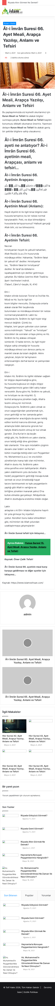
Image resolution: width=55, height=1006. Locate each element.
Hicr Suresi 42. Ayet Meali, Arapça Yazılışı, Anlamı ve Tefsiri (13, 739)
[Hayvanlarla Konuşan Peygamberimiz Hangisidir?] (10, 858)
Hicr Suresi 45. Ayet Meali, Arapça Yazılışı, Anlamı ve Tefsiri (40, 769)
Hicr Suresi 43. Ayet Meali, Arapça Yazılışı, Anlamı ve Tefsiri (40, 739)
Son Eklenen (10, 895)
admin (27, 614)
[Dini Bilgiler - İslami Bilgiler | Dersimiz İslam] (14, 10)
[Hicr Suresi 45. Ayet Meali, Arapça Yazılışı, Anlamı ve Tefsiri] (41, 756)
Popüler (29, 895)
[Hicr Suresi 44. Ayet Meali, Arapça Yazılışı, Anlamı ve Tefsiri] (14, 756)
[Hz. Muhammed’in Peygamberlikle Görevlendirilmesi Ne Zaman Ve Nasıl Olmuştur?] (10, 876)
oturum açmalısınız (31, 795)
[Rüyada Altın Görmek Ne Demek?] (10, 845)
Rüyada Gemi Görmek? (32, 828)
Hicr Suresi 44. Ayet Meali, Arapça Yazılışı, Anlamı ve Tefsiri (13, 769)
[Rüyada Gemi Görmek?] (10, 832)
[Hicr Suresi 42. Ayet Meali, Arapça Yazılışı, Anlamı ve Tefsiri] (14, 726)
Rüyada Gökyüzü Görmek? (34, 815)
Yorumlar (46, 895)
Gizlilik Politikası (31, 992)
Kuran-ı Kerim (9, 23)
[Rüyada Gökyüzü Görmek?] (10, 819)
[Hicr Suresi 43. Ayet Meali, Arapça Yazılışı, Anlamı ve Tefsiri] (41, 726)
